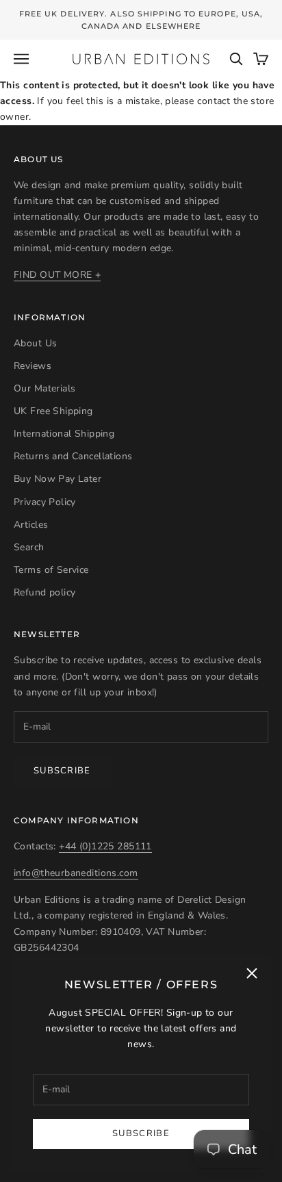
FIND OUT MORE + (57, 274)
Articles (31, 524)
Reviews (32, 365)
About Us (35, 343)
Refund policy (44, 592)
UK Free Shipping (53, 410)
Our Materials (44, 388)
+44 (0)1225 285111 (105, 846)
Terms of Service (51, 569)
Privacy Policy (45, 502)
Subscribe (141, 1133)
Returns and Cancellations (73, 456)
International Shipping (64, 433)
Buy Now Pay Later (57, 478)
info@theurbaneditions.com (76, 872)
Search (29, 547)
